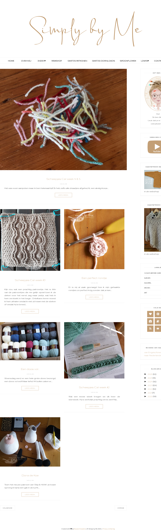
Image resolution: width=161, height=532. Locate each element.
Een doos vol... (30, 369)
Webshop (56, 61)
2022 (150, 389)
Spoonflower (127, 61)
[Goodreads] (158, 321)
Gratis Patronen (77, 61)
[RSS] (150, 329)
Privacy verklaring (109, 529)
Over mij (26, 61)
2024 (150, 382)
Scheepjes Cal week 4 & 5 (63, 178)
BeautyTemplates (80, 529)
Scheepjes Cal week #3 (30, 280)
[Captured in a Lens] (150, 321)
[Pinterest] (158, 314)
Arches (147, 288)
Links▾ (144, 61)
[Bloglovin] (150, 314)
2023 (150, 385)
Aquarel (147, 283)
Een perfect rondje (94, 277)
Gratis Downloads (103, 61)
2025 (150, 378)
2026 (150, 374)
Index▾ (41, 61)
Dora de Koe (30, 475)
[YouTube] (158, 329)
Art (145, 293)
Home (11, 61)
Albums (147, 278)
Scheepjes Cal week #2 (94, 387)
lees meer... (63, 195)
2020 (150, 396)
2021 (150, 393)
